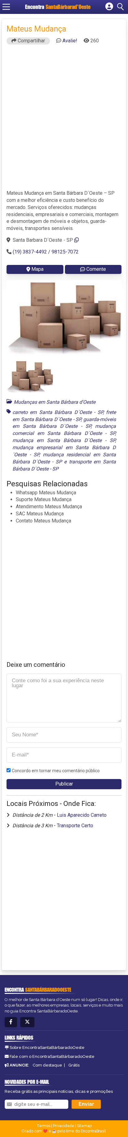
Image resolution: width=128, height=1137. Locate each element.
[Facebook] (11, 1022)
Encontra (57, 6)
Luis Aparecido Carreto (82, 815)
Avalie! (69, 41)
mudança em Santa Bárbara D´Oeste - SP (63, 440)
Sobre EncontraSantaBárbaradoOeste (47, 1047)
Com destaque (47, 1065)
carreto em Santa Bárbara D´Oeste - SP (57, 412)
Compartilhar (30, 41)
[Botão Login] (109, 6)
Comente (96, 269)
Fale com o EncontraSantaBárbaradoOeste (52, 1056)
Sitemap (84, 1126)
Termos (43, 1126)
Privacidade (63, 1126)
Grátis (74, 1065)
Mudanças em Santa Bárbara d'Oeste (54, 402)
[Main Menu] (6, 7)
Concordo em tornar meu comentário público (56, 770)
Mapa (37, 269)
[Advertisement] (64, 120)
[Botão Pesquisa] (121, 6)
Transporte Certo (75, 825)
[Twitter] (27, 1022)
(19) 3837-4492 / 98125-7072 (46, 252)
